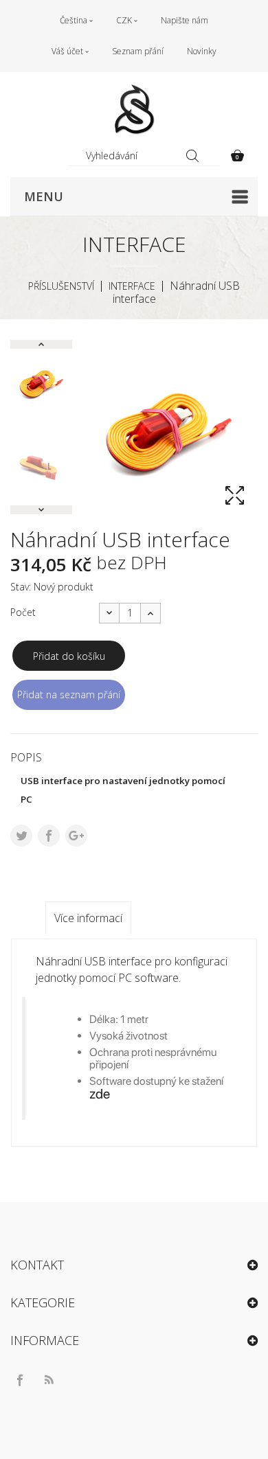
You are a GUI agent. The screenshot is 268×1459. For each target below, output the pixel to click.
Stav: (20, 587)
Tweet (21, 836)
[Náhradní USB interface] (41, 383)
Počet (23, 612)
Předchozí (41, 344)
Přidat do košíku (69, 656)
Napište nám (184, 20)
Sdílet (49, 836)
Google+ (76, 836)
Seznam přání (138, 51)
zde (99, 1093)
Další (41, 509)
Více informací (88, 918)
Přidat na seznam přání (68, 694)
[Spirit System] (134, 109)
